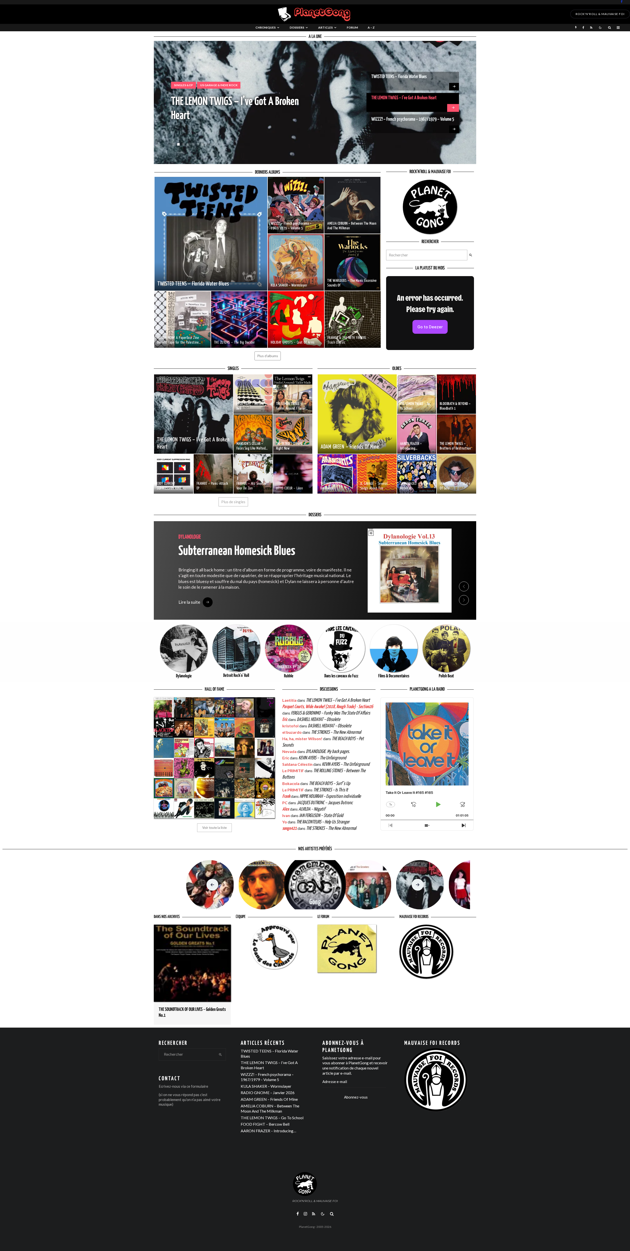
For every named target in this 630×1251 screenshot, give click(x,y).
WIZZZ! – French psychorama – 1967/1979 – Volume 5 (412, 99)
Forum (352, 27)
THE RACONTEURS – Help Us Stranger (322, 822)
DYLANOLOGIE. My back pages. (328, 751)
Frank (286, 796)
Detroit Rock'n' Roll (236, 675)
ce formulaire (197, 1086)
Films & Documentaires (393, 676)
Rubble (288, 676)
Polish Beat (446, 676)
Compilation (256, 85)
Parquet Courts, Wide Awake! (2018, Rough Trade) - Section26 (327, 706)
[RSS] (591, 27)
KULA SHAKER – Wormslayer (392, 120)
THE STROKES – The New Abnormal (336, 732)
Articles (325, 27)
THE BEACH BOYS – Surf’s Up (329, 783)
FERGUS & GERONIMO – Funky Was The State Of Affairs (330, 713)
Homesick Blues (236, 551)
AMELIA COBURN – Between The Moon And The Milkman (270, 1108)
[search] (470, 255)
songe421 (289, 828)
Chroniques (265, 27)
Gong (315, 902)
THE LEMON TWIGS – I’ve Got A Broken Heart (404, 78)
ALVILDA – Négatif (312, 809)
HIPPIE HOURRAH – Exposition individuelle (330, 796)
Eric (284, 719)
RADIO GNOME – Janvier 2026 (268, 1092)
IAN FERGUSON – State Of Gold (321, 815)
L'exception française (292, 85)
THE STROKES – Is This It (330, 790)
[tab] (463, 563)
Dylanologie (184, 676)
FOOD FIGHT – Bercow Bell (265, 1124)
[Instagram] (305, 1214)
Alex (285, 809)
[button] (173, 144)
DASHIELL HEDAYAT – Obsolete (318, 719)
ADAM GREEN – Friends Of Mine (269, 1099)
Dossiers (297, 27)
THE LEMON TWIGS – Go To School (272, 1117)
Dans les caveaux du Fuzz (341, 676)
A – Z (371, 27)
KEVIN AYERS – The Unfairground (322, 758)
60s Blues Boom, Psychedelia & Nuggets (206, 85)
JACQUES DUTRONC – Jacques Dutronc (325, 803)
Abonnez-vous (356, 1097)
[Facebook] (622, 1)
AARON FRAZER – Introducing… (268, 1130)
